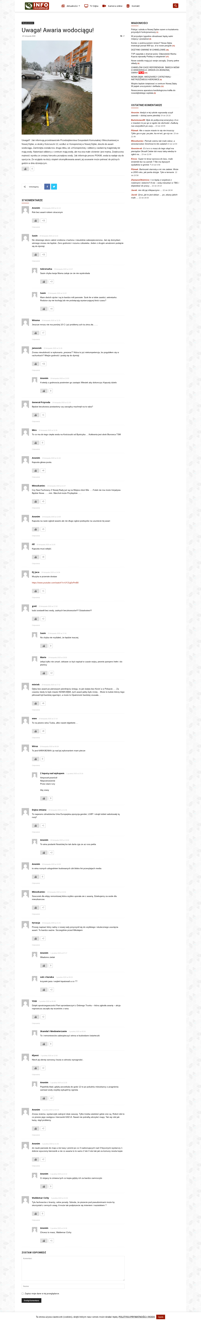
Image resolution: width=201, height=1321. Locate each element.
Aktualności (72, 5)
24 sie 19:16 (166, 116)
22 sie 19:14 (157, 186)
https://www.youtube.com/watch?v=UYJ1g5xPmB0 (55, 582)
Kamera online (114, 5)
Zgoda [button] (160, 1317)
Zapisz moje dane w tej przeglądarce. (42, 1293)
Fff (33, 544)
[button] (175, 6)
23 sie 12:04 (172, 144)
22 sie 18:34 (168, 190)
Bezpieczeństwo (28, 23)
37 (124, 36)
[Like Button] (25, 169)
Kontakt (135, 5)
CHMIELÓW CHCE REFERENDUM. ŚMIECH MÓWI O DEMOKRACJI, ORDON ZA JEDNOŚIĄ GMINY (155, 70)
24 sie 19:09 (160, 126)
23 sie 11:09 (146, 154)
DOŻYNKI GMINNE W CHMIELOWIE (148, 50)
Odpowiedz (36, 227)
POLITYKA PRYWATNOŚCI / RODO (137, 1317)
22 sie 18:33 (144, 198)
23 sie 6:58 (155, 165)
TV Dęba (94, 5)
